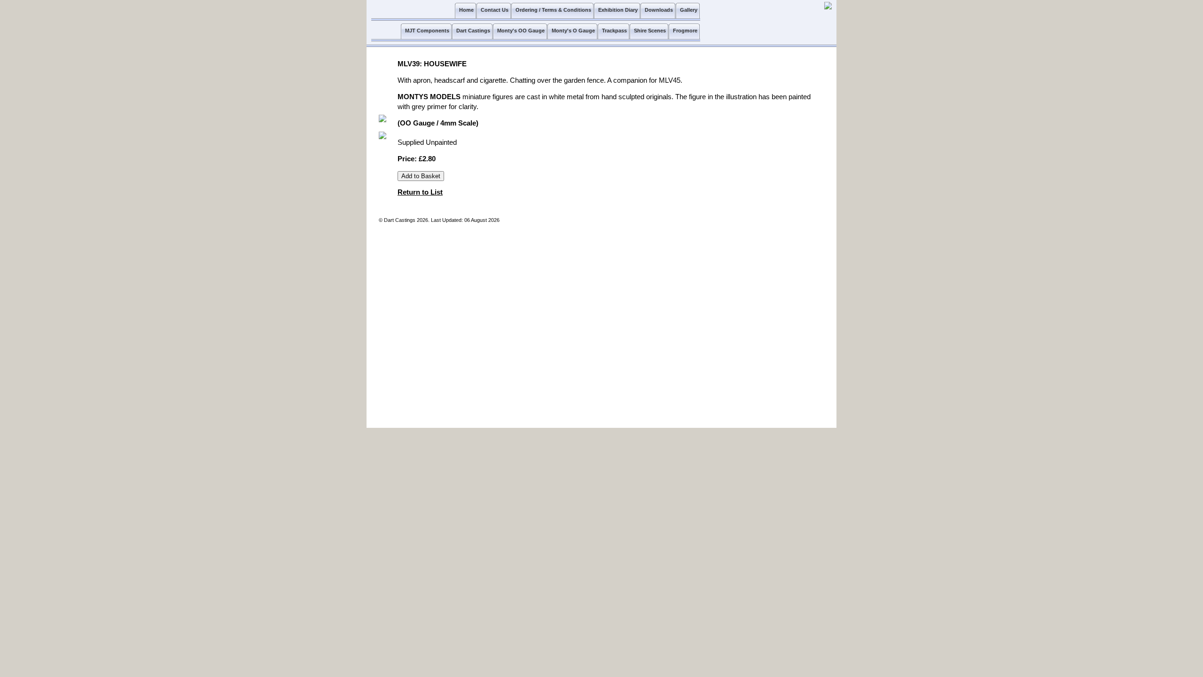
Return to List (420, 192)
